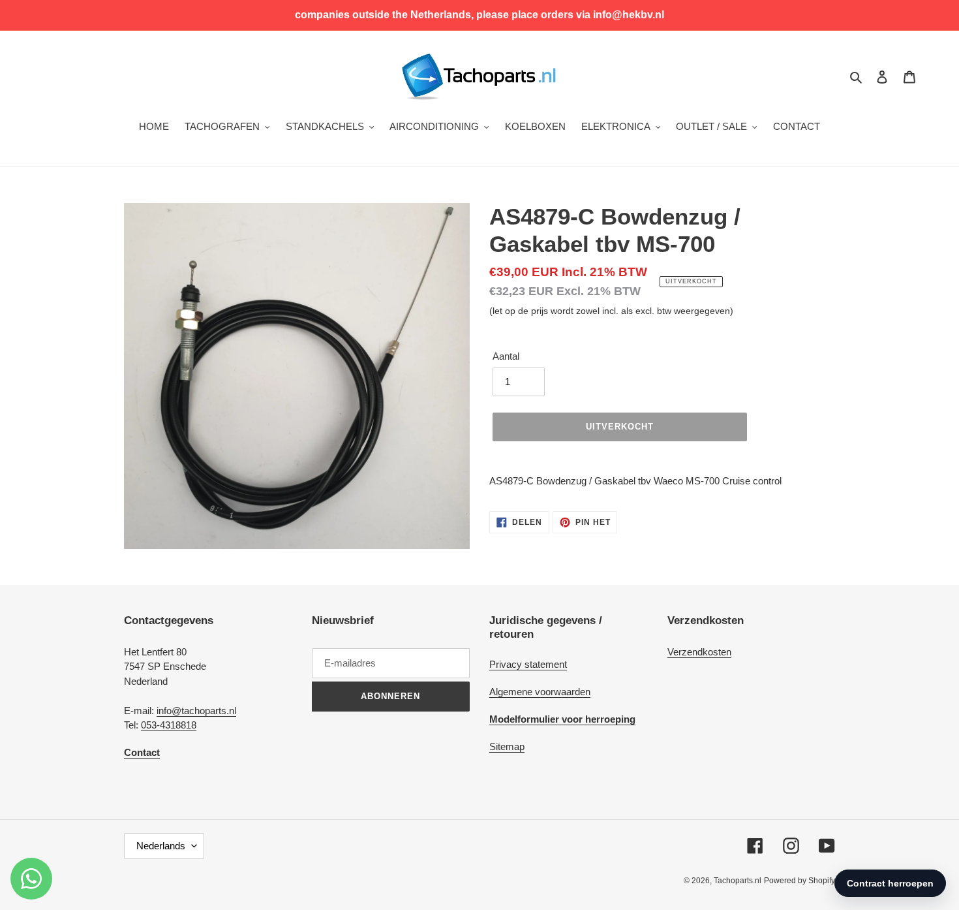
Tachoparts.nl (737, 880)
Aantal (506, 356)
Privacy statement (528, 664)
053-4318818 (168, 724)
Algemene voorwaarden (539, 691)
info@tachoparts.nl (196, 710)
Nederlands (160, 845)
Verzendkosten (699, 651)
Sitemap (507, 746)
